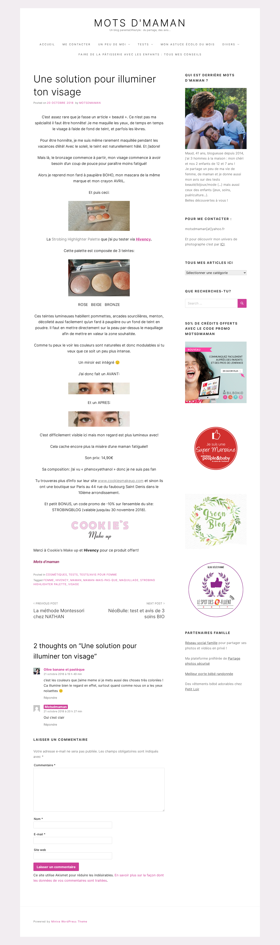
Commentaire (45, 765)
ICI (222, 244)
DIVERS (228, 44)
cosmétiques (56, 574)
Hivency (143, 239)
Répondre (50, 697)
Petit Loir (192, 689)
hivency (62, 580)
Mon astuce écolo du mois (188, 44)
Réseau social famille (201, 643)
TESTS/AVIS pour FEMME (98, 574)
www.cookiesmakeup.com (120, 481)
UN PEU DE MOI (112, 44)
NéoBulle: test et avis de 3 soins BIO (136, 610)
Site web (40, 850)
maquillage (129, 580)
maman (76, 580)
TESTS (143, 44)
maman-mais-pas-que (100, 580)
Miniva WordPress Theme (69, 921)
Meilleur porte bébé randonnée (209, 674)
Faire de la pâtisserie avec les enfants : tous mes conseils (140, 54)
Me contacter (77, 44)
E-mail (40, 834)
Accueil (47, 44)
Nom (38, 819)
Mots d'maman (140, 23)
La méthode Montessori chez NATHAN (58, 610)
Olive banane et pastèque (64, 669)
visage (73, 584)
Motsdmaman (90, 102)
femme (48, 580)
